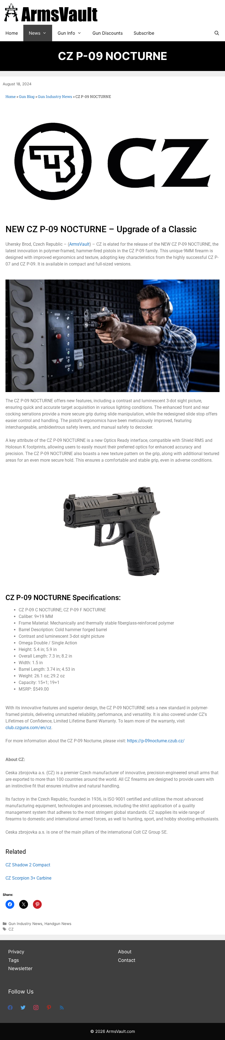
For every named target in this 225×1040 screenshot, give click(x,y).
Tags (13, 960)
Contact (126, 960)
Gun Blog (27, 96)
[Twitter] (23, 1007)
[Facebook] (10, 1007)
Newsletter (20, 968)
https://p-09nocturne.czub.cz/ (156, 740)
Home (11, 33)
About (124, 951)
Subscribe (144, 33)
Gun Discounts (107, 33)
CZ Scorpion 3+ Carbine (28, 878)
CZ (11, 929)
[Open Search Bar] (216, 33)
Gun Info (66, 33)
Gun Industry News (55, 96)
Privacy (16, 951)
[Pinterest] (49, 1007)
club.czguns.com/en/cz (28, 727)
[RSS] (61, 1007)
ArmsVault (79, 244)
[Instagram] (36, 1007)
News (34, 33)
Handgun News (57, 923)
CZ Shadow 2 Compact (27, 864)
